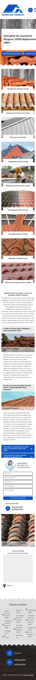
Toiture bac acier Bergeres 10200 (7, 615)
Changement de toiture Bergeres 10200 (8, 624)
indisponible (17, 507)
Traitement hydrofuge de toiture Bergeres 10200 (31, 620)
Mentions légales (28, 675)
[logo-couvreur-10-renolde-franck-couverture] (12, 10)
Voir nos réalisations (12, 54)
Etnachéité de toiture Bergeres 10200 (19, 629)
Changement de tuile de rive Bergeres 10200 (31, 632)
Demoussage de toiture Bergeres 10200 (19, 619)
